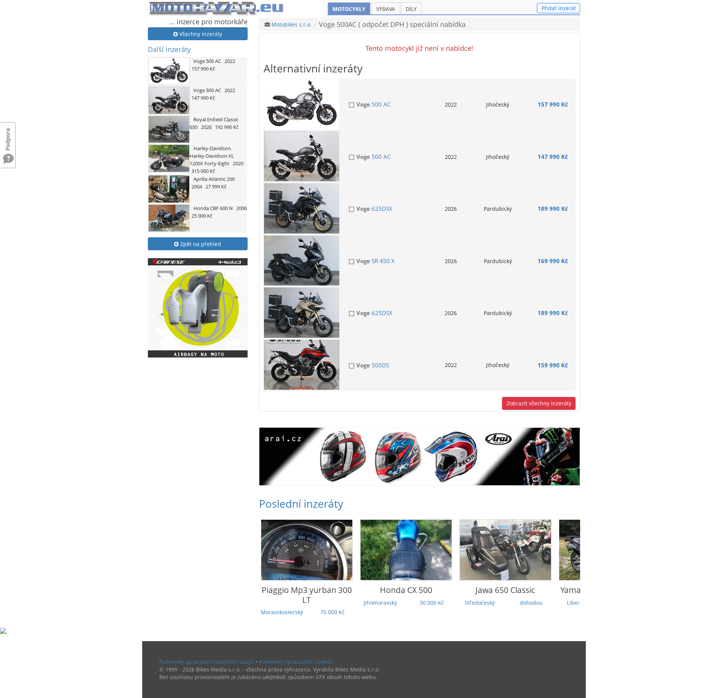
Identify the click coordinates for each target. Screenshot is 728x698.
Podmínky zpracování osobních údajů (206, 661)
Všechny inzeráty (200, 34)
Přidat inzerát (558, 8)
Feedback (8, 135)
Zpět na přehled (200, 244)
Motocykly (349, 9)
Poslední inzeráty (301, 503)
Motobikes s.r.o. (291, 24)
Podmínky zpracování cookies (296, 661)
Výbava (385, 9)
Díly (411, 9)
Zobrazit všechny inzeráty (539, 403)
